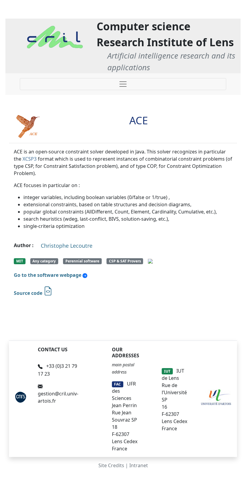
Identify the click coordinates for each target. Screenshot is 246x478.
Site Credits (111, 465)
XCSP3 (29, 159)
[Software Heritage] (150, 260)
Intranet (138, 465)
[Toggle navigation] (123, 84)
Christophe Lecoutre (66, 245)
